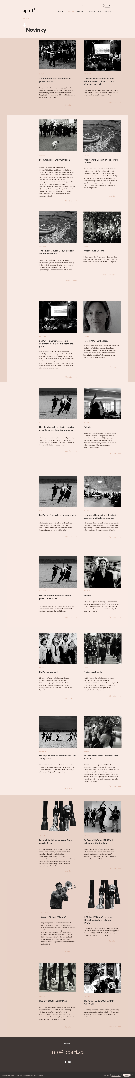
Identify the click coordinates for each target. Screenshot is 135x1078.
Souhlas (126, 1075)
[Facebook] (65, 1062)
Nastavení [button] (106, 1075)
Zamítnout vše (116, 1075)
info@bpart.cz (67, 1051)
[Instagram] (69, 1062)
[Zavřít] (133, 1075)
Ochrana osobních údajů (35, 1075)
